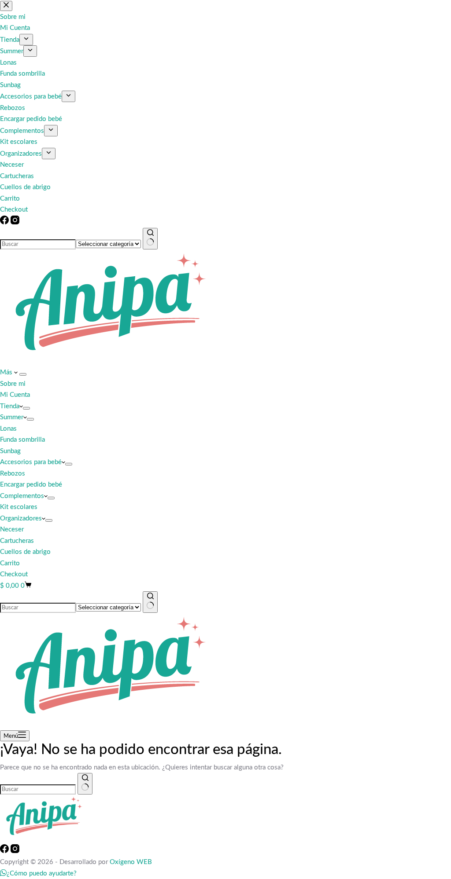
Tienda (9, 406)
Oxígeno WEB (131, 862)
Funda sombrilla (22, 439)
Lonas (8, 428)
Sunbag (10, 451)
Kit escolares (18, 507)
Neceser (12, 529)
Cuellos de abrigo (25, 552)
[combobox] (38, 244)
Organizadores (21, 518)
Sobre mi (13, 384)
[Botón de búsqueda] (150, 238)
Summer (11, 417)
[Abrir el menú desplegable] (22, 374)
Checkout (14, 574)
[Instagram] (15, 222)
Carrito (10, 563)
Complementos (22, 496)
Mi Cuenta (15, 395)
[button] (38, 873)
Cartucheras (17, 541)
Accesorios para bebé (31, 462)
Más (7, 372)
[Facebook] (5, 222)
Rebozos (12, 473)
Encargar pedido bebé (31, 484)
